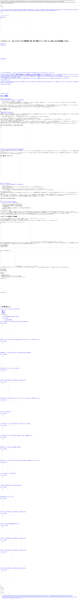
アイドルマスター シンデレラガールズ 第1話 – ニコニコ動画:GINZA (11, 149)
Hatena (3, 312)
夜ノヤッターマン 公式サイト (5, 183)
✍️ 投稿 (1, 6)
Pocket (4, 313)
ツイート (4, 310)
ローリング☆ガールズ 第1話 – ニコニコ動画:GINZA (9, 202)
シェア (4, 311)
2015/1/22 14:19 (2, 43)
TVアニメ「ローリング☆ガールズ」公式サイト (8, 201)
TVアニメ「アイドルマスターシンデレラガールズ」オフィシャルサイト (12, 148)
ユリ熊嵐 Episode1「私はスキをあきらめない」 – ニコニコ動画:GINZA (12, 99)
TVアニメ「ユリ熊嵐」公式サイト (6, 98)
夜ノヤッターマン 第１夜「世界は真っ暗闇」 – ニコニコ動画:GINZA (11, 184)
